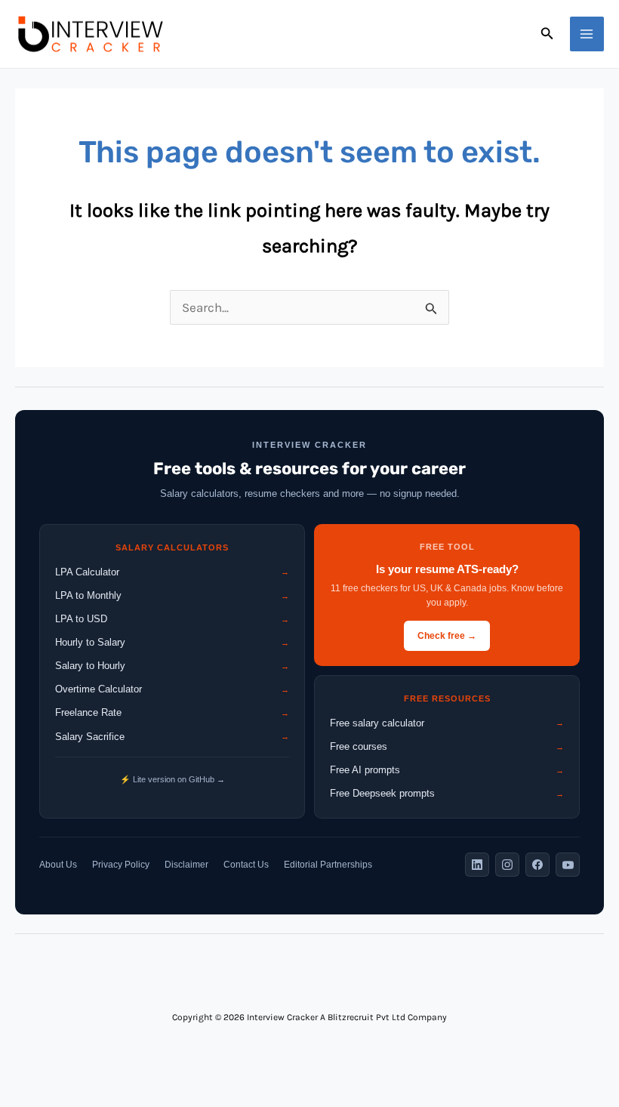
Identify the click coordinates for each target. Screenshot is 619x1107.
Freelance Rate (172, 712)
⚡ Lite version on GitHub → (172, 779)
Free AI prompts (447, 770)
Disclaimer (186, 864)
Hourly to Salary (172, 642)
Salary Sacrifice (172, 736)
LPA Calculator (172, 572)
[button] (547, 34)
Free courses (447, 746)
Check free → (446, 636)
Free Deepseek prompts (447, 793)
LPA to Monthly (172, 595)
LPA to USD (172, 618)
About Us (58, 864)
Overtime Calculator (172, 689)
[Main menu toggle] (587, 34)
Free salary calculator (447, 723)
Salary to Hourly (172, 665)
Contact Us (246, 864)
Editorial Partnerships (328, 864)
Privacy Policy (120, 864)
